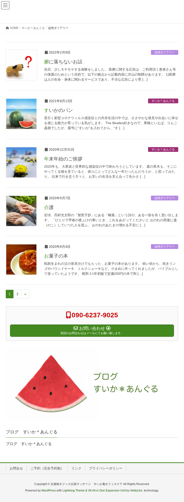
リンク (76, 468)
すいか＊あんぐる (163, 101)
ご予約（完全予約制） (47, 468)
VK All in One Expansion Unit (107, 490)
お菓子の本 (56, 256)
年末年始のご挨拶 (63, 158)
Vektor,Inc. (136, 490)
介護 (49, 207)
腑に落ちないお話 (63, 61)
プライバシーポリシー (105, 468)
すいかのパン (58, 110)
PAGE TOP (175, 482)
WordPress (48, 490)
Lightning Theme (74, 490)
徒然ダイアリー (165, 52)
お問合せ (16, 468)
